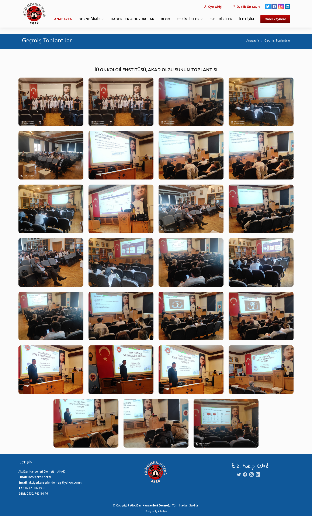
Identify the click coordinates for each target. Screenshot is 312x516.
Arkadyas (162, 511)
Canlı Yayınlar (275, 19)
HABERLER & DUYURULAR (132, 19)
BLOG (165, 19)
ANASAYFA (63, 19)
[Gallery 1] (51, 104)
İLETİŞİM (246, 19)
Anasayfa (252, 40)
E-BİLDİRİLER (220, 19)
